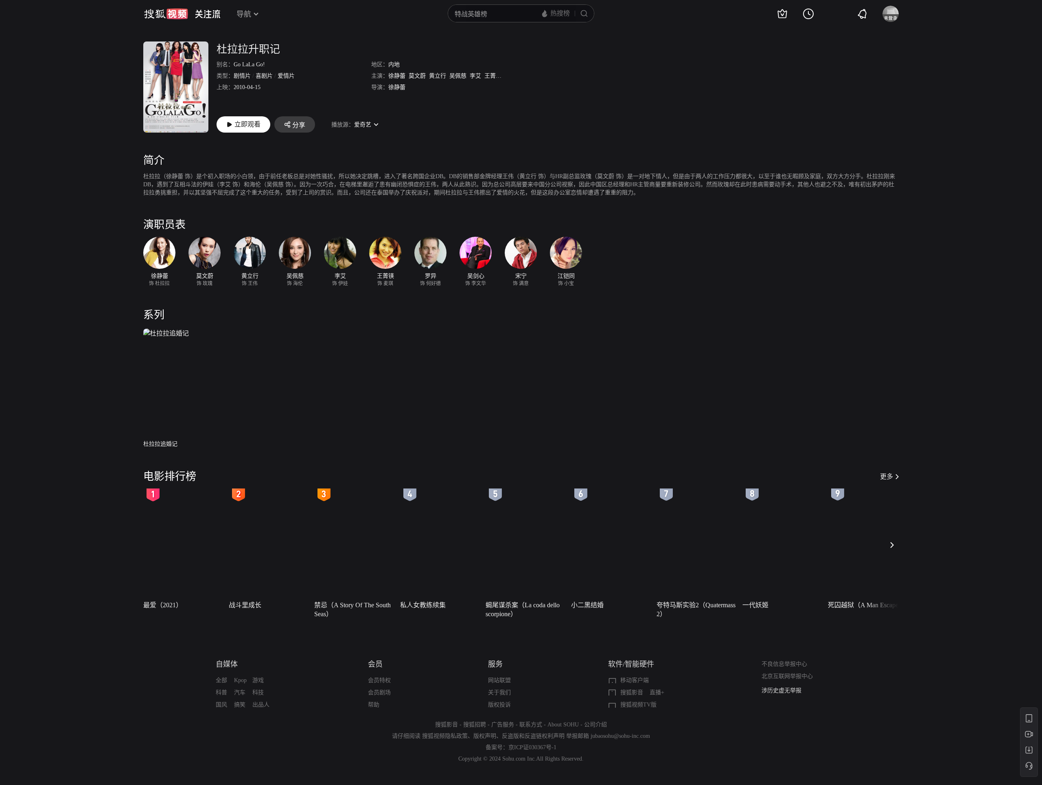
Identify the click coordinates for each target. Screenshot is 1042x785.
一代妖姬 (755, 605)
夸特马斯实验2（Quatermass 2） (696, 609)
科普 (221, 692)
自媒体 (227, 664)
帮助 (373, 705)
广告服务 (502, 725)
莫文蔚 (417, 76)
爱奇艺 (362, 125)
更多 (886, 476)
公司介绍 (595, 725)
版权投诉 (499, 705)
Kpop (240, 680)
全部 (221, 680)
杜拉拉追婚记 (160, 444)
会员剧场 (379, 692)
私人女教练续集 (423, 605)
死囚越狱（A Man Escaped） (868, 605)
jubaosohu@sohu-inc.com (620, 736)
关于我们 (499, 692)
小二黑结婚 (587, 605)
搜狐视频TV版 (638, 705)
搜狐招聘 (474, 725)
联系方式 (530, 725)
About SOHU (563, 725)
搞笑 (239, 705)
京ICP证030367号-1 (532, 747)
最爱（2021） (162, 605)
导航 (243, 14)
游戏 (258, 680)
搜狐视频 (166, 14)
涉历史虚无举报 (781, 690)
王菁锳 (492, 76)
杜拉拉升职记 (248, 49)
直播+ (657, 692)
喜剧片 (264, 76)
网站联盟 (499, 680)
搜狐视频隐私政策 (445, 736)
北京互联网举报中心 (787, 676)
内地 (394, 64)
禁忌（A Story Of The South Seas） (352, 609)
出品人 (260, 705)
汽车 (239, 692)
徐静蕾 (396, 76)
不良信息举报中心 (784, 664)
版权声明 (484, 736)
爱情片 (286, 76)
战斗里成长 (245, 605)
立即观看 (247, 124)
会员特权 (379, 680)
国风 (221, 705)
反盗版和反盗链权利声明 (533, 736)
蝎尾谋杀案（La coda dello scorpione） (523, 609)
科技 (258, 692)
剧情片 (242, 76)
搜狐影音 (631, 692)
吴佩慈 (457, 76)
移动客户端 (634, 680)
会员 (375, 664)
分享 (298, 125)
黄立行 (437, 76)
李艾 (475, 76)
